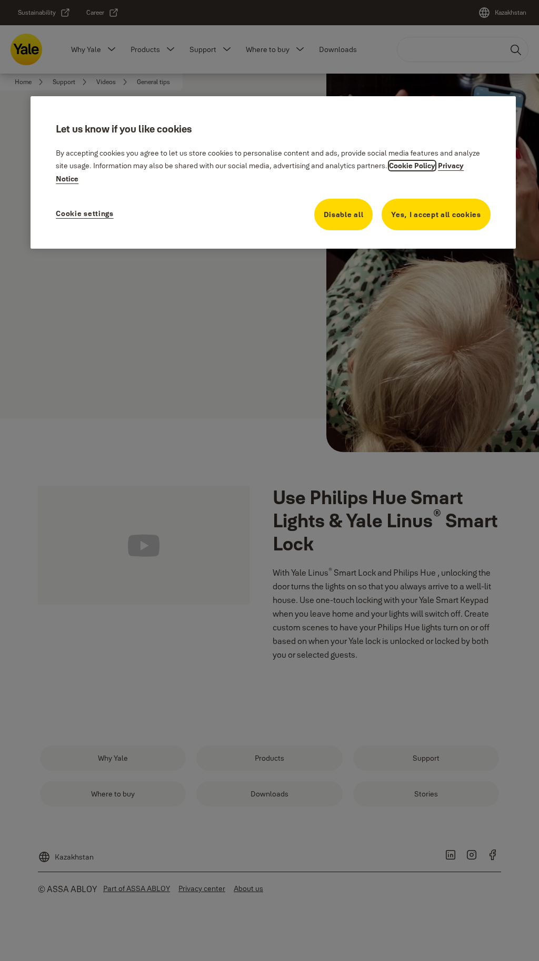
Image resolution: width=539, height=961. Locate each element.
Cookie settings (85, 213)
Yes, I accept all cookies (436, 214)
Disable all (344, 214)
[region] (273, 172)
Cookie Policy (412, 165)
